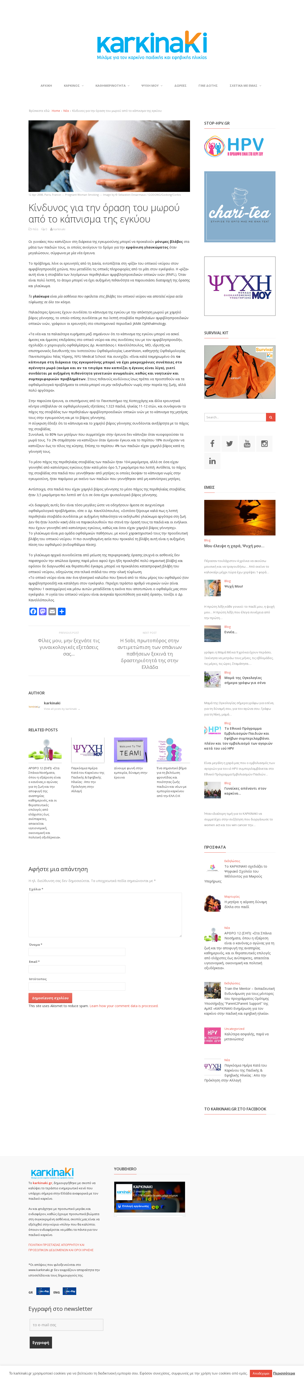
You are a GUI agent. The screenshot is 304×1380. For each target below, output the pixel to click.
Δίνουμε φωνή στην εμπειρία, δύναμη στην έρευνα (130, 772)
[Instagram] (264, 443)
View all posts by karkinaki (62, 708)
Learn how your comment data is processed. (124, 1006)
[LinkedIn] (212, 460)
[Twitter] (230, 443)
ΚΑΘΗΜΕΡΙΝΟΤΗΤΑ (110, 85)
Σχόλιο (36, 889)
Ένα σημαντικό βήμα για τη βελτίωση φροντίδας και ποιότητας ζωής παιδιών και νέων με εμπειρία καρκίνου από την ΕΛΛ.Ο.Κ (172, 782)
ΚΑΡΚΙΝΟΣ (72, 85)
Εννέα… (230, 632)
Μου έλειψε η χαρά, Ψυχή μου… (234, 545)
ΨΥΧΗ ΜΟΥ (150, 85)
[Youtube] (247, 443)
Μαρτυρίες (232, 897)
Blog (207, 540)
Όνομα (35, 944)
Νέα (66, 111)
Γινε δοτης (208, 85)
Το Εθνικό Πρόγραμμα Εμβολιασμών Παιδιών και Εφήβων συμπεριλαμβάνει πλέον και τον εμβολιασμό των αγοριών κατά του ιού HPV (238, 738)
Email (34, 961)
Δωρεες (180, 85)
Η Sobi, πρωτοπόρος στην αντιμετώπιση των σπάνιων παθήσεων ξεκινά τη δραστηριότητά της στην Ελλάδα (150, 653)
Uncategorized (234, 1029)
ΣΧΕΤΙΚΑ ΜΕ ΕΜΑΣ (243, 85)
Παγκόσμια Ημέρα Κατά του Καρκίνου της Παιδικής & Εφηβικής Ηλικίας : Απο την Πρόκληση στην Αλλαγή (87, 779)
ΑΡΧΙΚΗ (46, 85)
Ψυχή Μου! (233, 586)
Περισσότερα (284, 1373)
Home (56, 111)
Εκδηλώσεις (232, 861)
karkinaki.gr (42, 1183)
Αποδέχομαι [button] (261, 1373)
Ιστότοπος (38, 979)
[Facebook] (212, 443)
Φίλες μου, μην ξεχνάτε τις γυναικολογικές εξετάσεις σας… (69, 647)
